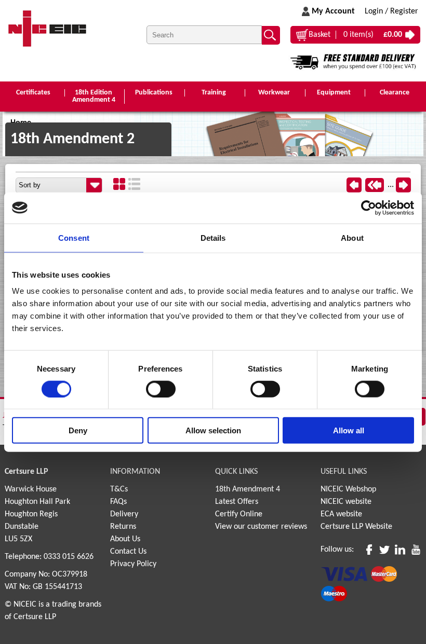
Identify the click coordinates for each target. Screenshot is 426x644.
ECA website (341, 514)
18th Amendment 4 (247, 489)
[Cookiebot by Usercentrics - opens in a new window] (368, 207)
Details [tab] (213, 237)
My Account (333, 11)
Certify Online (238, 514)
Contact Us (128, 551)
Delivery (124, 514)
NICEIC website (346, 502)
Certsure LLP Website (356, 527)
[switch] (161, 388)
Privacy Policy (133, 564)
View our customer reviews (261, 527)
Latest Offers (236, 502)
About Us (125, 539)
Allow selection (213, 430)
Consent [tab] (73, 237)
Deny (78, 430)
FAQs (118, 502)
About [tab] (352, 237)
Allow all (348, 430)
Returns (123, 527)
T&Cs (119, 489)
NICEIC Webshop (348, 489)
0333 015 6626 (69, 557)
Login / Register (391, 11)
